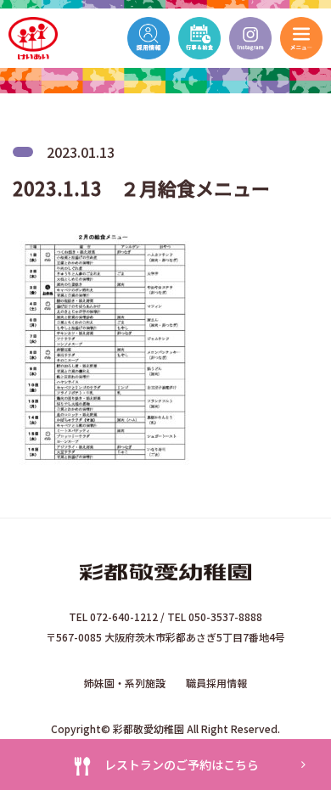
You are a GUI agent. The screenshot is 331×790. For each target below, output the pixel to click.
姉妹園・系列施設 (125, 682)
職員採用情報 (216, 682)
